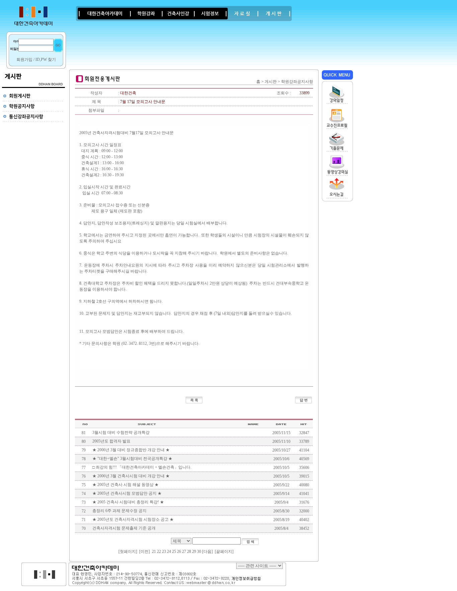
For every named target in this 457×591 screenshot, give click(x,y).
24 (169, 551)
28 (189, 551)
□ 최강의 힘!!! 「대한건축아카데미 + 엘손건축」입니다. (141, 467)
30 (199, 551)
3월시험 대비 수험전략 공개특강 (121, 432)
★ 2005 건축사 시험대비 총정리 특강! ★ (128, 502)
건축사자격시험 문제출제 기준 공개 (124, 528)
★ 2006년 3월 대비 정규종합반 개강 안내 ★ (131, 450)
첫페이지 (128, 551)
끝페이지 (224, 551)
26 (179, 551)
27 (184, 551)
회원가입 (24, 59)
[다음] (207, 551)
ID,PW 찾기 (45, 59)
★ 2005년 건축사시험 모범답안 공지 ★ (127, 493)
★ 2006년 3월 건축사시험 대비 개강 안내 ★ (131, 476)
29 (194, 551)
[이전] (144, 551)
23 (164, 551)
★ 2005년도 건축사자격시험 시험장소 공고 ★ (133, 519)
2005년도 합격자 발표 (111, 441)
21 (154, 551)
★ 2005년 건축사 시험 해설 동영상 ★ (125, 484)
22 (159, 551)
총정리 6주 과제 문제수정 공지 (119, 510)
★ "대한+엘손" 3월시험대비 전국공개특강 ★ (132, 458)
